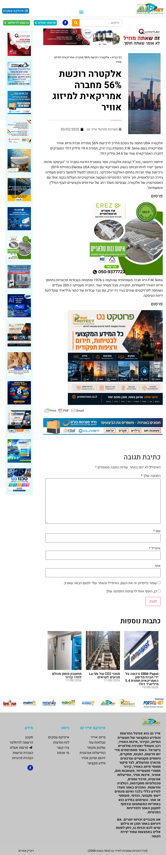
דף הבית (117, 57)
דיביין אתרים (26, 851)
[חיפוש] (76, 22)
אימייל (155, 548)
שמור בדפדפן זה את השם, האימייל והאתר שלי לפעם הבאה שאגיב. (110, 583)
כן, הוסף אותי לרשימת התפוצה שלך (132, 591)
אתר (158, 566)
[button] (81, 12)
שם (157, 531)
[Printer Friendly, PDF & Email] (64, 410)
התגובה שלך (151, 475)
